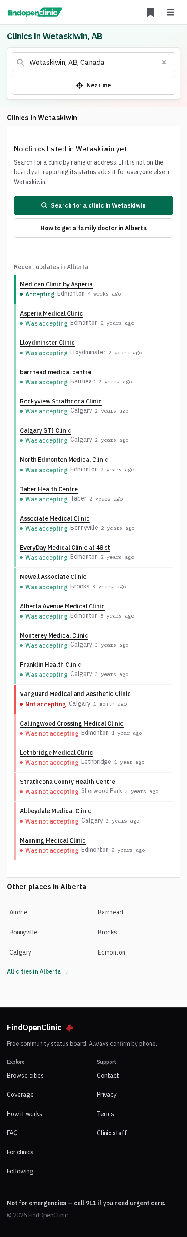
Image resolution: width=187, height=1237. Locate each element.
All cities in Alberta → (37, 971)
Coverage (20, 1095)
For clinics (20, 1152)
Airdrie (18, 912)
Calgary (20, 952)
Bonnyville (23, 932)
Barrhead (110, 912)
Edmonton (111, 952)
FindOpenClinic (34, 1027)
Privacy (107, 1095)
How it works (24, 1114)
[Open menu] (170, 12)
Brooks (107, 932)
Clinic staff (112, 1133)
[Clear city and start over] (164, 62)
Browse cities (25, 1075)
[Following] (150, 12)
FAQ (12, 1133)
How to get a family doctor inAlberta (93, 228)
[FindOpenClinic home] (35, 12)
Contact (108, 1075)
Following (20, 1171)
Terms (105, 1114)
